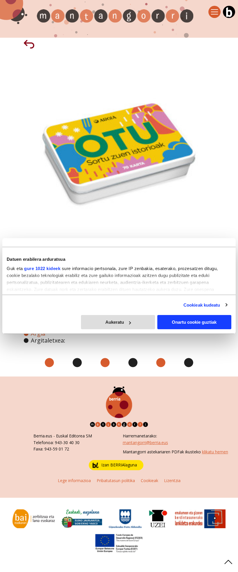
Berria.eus (42, 436)
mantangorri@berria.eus (145, 442)
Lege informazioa (74, 480)
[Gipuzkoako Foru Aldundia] (125, 518)
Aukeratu (114, 322)
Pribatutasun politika (116, 480)
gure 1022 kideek (42, 268)
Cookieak (149, 480)
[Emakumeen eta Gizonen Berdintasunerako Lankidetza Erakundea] (200, 518)
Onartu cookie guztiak (194, 322)
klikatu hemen (215, 452)
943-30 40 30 (67, 442)
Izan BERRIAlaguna (119, 465)
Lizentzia (172, 480)
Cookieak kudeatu (201, 305)
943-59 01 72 (56, 449)
